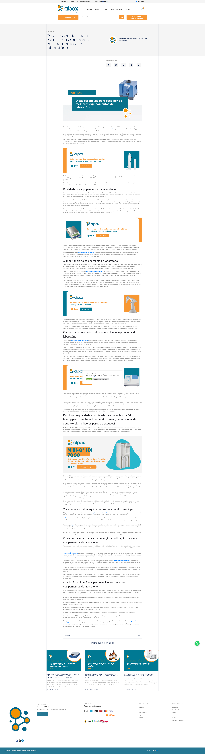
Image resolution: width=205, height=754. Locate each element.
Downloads (119, 9)
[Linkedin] (106, 1)
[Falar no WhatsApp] (197, 643)
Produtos (96, 9)
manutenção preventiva (71, 553)
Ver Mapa (43, 714)
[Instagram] (105, 1)
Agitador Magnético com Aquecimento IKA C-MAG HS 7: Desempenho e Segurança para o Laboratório (63, 676)
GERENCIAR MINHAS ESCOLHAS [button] (100, 379)
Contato (128, 9)
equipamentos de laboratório (107, 129)
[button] (108, 65)
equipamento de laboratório (86, 252)
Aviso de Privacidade (96, 377)
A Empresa (89, 9)
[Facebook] (103, 1)
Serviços (105, 9)
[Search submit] (121, 17)
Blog (112, 9)
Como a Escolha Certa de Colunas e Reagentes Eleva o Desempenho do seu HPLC (102, 676)
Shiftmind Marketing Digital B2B (29, 750)
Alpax (66, 518)
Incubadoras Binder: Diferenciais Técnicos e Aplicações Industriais (138, 675)
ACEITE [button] (89, 379)
